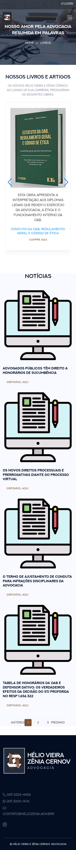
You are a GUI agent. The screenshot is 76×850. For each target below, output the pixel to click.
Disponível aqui (17, 382)
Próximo (58, 722)
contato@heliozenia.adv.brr (19, 814)
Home (29, 42)
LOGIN (68, 3)
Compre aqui (38, 239)
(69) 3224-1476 (17, 801)
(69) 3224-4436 (18, 794)
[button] (9, 182)
